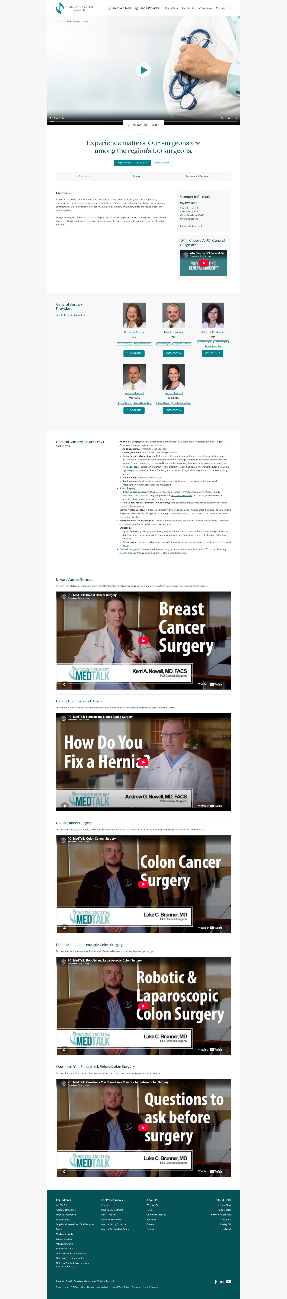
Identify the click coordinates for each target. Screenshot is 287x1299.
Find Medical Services (220, 1215)
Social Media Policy (120, 1287)
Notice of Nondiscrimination (70, 1258)
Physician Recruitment (112, 1210)
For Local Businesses (111, 1220)
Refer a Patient (172, 8)
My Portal (221, 9)
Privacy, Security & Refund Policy (70, 1287)
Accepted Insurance (66, 1210)
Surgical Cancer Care (142, 344)
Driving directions (189, 219)
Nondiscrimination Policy (98, 1287)
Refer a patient (162, 163)
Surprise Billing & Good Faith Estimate (75, 1224)
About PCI (152, 1200)
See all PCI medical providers (70, 315)
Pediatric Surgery (128, 549)
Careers (105, 1205)
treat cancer (205, 456)
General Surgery (124, 344)
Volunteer (151, 1220)
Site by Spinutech (150, 1287)
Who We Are (152, 1205)
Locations (226, 1220)
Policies (150, 1229)
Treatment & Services (197, 176)
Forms (59, 1229)
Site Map (136, 1287)
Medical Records (64, 1234)
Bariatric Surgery (204, 342)
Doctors (137, 176)
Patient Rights (63, 1220)
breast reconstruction (181, 495)
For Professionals (205, 8)
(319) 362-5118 (134, 353)
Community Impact (156, 1215)
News (149, 1210)
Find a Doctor (224, 1210)
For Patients (188, 8)
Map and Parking (64, 1244)
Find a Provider (149, 8)
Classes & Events (64, 1239)
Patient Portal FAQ (65, 1249)
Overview (83, 176)
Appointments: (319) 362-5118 (132, 163)
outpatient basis (130, 499)
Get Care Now (122, 8)
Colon (125, 456)
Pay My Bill (61, 1205)
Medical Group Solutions (113, 1224)
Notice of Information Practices (71, 1254)
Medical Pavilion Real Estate (115, 1229)
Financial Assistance (66, 1215)
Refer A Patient (108, 1215)
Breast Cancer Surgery (134, 492)
